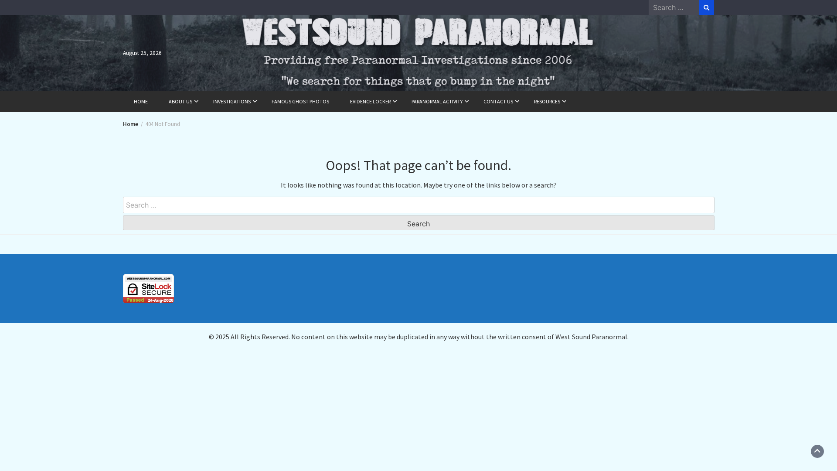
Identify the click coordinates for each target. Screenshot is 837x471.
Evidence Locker (370, 101)
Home (141, 101)
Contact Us (498, 101)
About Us (180, 101)
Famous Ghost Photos (300, 101)
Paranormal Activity (437, 101)
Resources (547, 101)
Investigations (232, 101)
